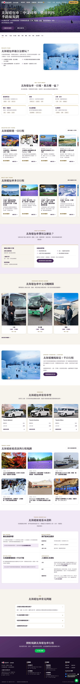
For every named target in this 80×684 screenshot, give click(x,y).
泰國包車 (73, 665)
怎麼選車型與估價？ (22, 626)
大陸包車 (67, 667)
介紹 (3, 35)
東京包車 (23, 2)
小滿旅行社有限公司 (6, 670)
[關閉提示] (78, 674)
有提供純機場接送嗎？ (23, 620)
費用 (19, 35)
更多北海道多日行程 (72, 180)
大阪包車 (28, 2)
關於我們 (58, 2)
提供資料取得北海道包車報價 (45, 260)
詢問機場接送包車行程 (50, 374)
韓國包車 (67, 665)
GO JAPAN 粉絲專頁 (71, 674)
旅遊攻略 (64, 2)
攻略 (33, 35)
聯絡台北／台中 (73, 2)
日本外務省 (65, 565)
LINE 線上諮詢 (40, 650)
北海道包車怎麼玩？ (8, 28)
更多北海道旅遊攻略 (72, 448)
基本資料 (38, 35)
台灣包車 (73, 667)
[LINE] (76, 680)
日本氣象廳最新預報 (26, 545)
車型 (30, 35)
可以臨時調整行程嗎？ (23, 615)
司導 (22, 35)
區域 (6, 35)
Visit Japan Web (64, 564)
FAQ (42, 35)
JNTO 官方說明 (58, 578)
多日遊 (49, 2)
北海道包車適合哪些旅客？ (24, 606)
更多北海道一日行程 (72, 130)
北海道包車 (34, 2)
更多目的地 (40, 2)
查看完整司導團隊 (6, 337)
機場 (26, 35)
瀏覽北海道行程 (20, 28)
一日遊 (53, 2)
